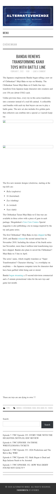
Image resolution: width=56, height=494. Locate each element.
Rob (27, 71)
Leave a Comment (39, 71)
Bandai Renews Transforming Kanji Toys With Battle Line (28, 61)
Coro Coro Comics (31, 222)
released (21, 238)
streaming (19, 275)
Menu (6, 33)
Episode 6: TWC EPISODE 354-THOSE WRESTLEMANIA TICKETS (20, 444)
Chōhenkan (27, 408)
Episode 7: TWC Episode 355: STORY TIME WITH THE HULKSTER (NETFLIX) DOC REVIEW (28, 436)
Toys (8, 408)
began (11, 275)
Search (6, 418)
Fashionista (22, 490)
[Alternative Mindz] (28, 15)
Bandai (19, 408)
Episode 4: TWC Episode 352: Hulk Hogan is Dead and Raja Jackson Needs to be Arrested (26, 459)
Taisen (50, 408)
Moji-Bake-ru (42, 408)
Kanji (34, 408)
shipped (41, 234)
